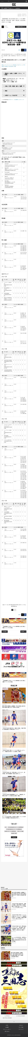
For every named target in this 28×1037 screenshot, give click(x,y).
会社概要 (7, 1027)
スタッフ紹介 (21, 1027)
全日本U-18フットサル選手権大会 (10, 831)
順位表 (14, 64)
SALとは (21, 1025)
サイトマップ (21, 1029)
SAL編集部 (6, 27)
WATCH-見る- (7, 7)
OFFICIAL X (8, 1016)
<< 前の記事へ (4, 631)
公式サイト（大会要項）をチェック (16, 99)
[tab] (14, 74)
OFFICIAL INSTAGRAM (8, 1018)
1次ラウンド (20, 64)
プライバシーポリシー (7, 1029)
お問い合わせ (7, 1031)
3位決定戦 (10, 66)
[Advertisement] (14, 120)
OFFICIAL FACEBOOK (21, 1016)
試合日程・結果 (14, 833)
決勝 (15, 66)
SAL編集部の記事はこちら (20, 26)
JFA (5, 827)
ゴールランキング (8, 64)
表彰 (3, 64)
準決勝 (6, 66)
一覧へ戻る (14, 837)
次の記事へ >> (23, 631)
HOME (2, 7)
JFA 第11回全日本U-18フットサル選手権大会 (15, 827)
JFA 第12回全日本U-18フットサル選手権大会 (14, 829)
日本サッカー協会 (20, 831)
